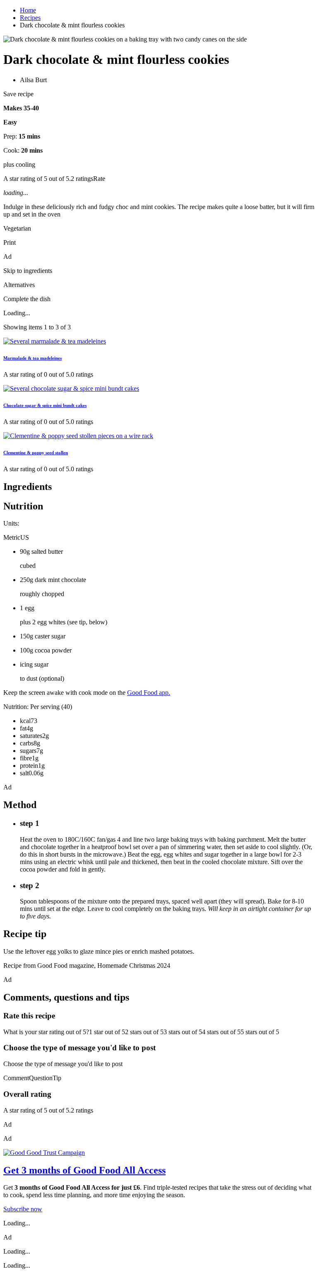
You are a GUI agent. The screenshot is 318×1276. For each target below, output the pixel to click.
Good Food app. (148, 692)
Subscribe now (22, 1209)
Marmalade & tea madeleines (32, 358)
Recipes (30, 17)
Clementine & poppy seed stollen (35, 452)
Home (28, 10)
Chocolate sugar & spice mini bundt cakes (45, 405)
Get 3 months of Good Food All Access (84, 1170)
